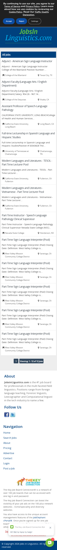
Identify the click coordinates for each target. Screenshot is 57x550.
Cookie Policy (15, 12)
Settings (34, 21)
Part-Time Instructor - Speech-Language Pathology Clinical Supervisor (24, 217)
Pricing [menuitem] (7, 448)
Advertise (8, 453)
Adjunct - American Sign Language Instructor (27, 61)
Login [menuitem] (6, 463)
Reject (21, 21)
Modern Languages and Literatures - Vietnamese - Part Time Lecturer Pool (23, 189)
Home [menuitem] (6, 432)
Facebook (6, 414)
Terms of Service (12, 6)
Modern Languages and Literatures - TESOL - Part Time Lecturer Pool (27, 162)
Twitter (12, 414)
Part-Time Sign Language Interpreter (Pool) (26, 239)
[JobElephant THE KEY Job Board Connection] (28, 479)
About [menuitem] (6, 443)
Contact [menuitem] (7, 458)
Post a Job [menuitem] (9, 468)
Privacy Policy (33, 6)
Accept (9, 21)
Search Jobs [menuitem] (10, 437)
